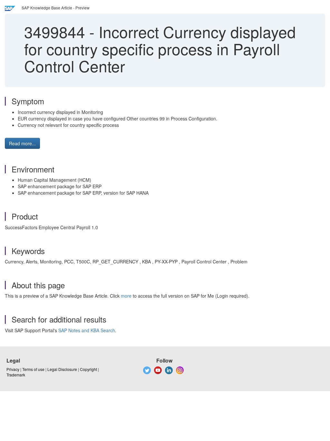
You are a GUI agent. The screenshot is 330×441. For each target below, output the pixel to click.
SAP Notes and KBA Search (86, 330)
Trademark (15, 374)
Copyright (88, 369)
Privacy (12, 369)
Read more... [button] (22, 143)
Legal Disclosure (62, 369)
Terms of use (33, 369)
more (126, 295)
